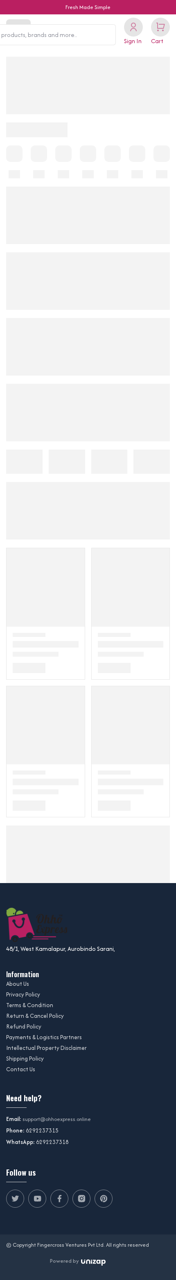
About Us (17, 984)
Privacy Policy (23, 994)
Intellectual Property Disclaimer (46, 1048)
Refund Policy (23, 1026)
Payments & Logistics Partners (44, 1037)
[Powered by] (93, 1261)
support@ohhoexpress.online (57, 1119)
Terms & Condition (29, 1005)
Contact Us (20, 1069)
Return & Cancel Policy (35, 1016)
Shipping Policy (25, 1058)
